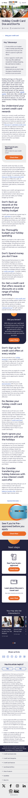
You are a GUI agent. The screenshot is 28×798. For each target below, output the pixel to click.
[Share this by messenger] (20, 656)
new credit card (20, 298)
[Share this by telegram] (24, 656)
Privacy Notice (19, 750)
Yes (7, 669)
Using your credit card (12, 35)
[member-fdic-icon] (16, 791)
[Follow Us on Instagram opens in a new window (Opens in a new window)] (17, 786)
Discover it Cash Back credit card (15, 125)
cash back (7, 216)
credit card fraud (17, 420)
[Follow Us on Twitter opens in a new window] (4, 786)
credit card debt (9, 271)
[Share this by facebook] (8, 656)
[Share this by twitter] (12, 656)
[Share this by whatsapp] (16, 656)
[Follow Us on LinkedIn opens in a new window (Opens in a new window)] (24, 786)
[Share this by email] (4, 656)
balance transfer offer (9, 491)
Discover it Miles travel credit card (13, 177)
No (21, 669)
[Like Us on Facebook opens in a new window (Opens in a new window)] (11, 786)
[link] (8, 153)
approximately (6, 384)
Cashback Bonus (7, 308)
